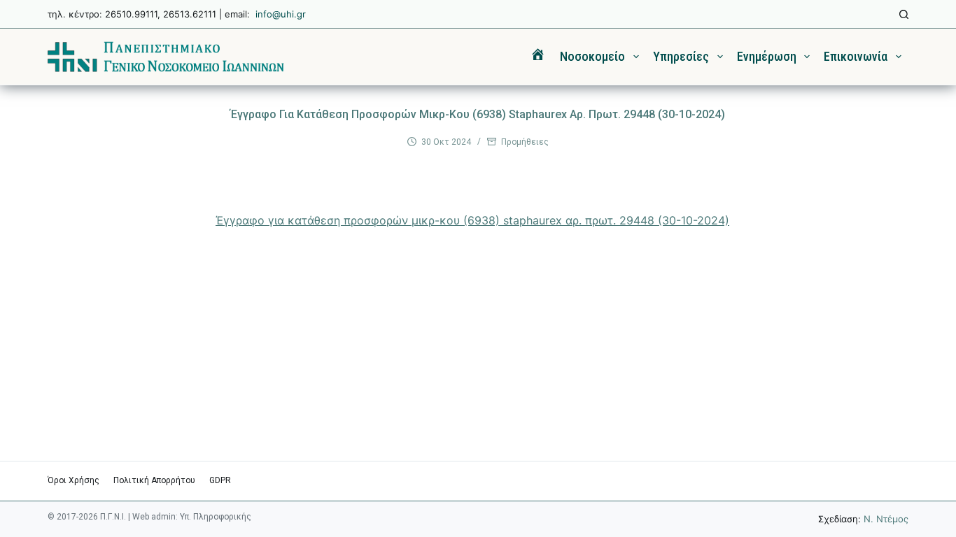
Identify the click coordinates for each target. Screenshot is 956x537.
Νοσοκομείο (592, 56)
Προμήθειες (525, 142)
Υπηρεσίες (681, 56)
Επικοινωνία (855, 56)
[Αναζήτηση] (903, 14)
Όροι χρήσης (73, 480)
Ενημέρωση (766, 56)
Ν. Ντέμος (886, 518)
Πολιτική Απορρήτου (154, 480)
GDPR (220, 480)
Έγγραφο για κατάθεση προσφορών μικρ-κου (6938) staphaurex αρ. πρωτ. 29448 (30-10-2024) (472, 220)
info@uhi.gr (280, 14)
